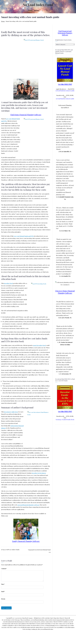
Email (3, 591)
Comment (4, 568)
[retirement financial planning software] (25, 89)
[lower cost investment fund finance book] (39, 296)
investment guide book (11, 412)
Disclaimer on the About (11, 620)
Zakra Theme (59, 618)
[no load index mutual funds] (65, 69)
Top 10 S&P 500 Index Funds (10, 549)
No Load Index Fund (38, 5)
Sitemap (36, 10)
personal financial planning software (28, 505)
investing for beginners (39, 473)
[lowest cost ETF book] (65, 397)
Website (3, 599)
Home (30, 10)
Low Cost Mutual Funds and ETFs (24, 236)
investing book (8, 283)
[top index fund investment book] (37, 427)
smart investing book (39, 345)
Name (3, 584)
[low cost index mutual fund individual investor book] (35, 58)
